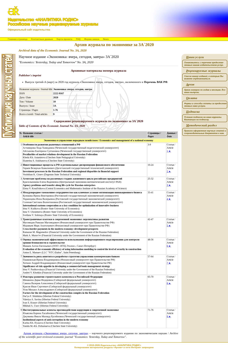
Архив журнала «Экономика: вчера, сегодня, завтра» (55, 333)
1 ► (169, 151)
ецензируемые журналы (203, 70)
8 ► (169, 283)
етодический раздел (201, 125)
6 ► (169, 246)
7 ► (169, 263)
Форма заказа (91, 39)
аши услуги (195, 57)
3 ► (169, 185)
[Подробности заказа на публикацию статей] (9, 136)
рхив (190, 84)
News (106, 39)
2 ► (169, 171)
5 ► (169, 225)
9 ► (169, 316)
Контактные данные (42, 39)
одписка (193, 111)
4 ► (169, 199)
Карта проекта (64, 39)
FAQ (78, 39)
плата (191, 98)
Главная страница (17, 39)
